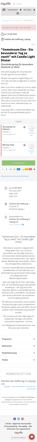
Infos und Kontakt (15, 224)
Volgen (7, 386)
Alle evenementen (18, 386)
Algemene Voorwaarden (22, 423)
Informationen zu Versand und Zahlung (14, 176)
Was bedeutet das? (32, 133)
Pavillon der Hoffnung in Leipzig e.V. (18, 382)
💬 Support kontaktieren (18, 437)
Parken (5, 359)
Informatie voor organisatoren (18, 429)
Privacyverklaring (10, 426)
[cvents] (5, 3)
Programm (6, 339)
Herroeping (22, 426)
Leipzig (21, 209)
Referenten (7, 346)
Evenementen (16, 20)
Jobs (30, 426)
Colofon (8, 423)
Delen (34, 44)
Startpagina (6, 20)
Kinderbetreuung (9, 353)
